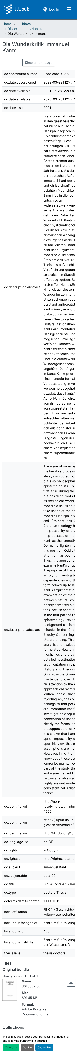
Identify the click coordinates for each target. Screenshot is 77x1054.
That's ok (11, 1047)
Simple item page (38, 62)
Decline (27, 1047)
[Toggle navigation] (69, 9)
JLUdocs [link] (24, 24)
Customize (44, 1047)
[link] (71, 983)
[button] (15, 9)
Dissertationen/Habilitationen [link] (28, 29)
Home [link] (7, 24)
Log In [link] (54, 9)
